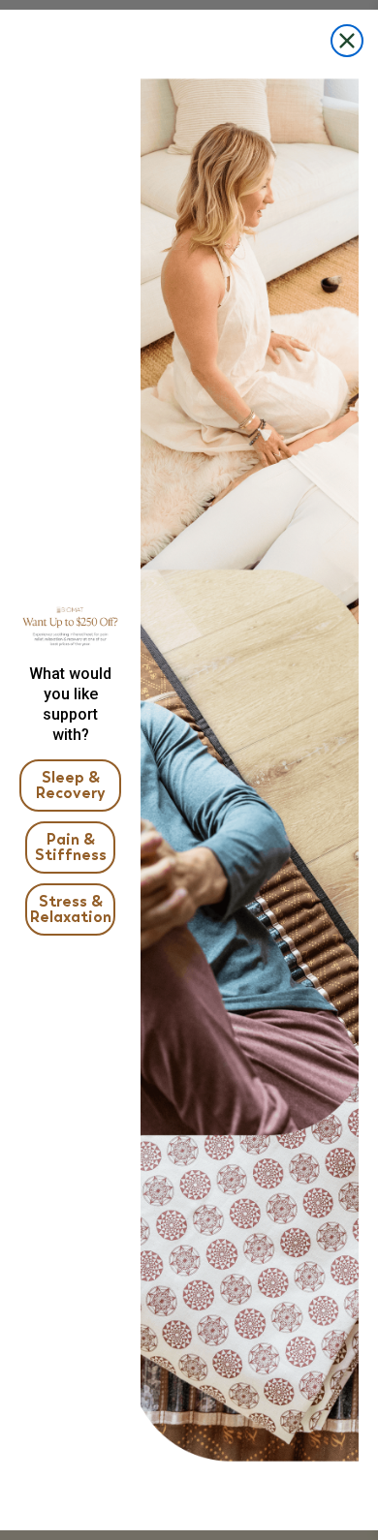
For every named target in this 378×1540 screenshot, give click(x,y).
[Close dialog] (346, 40)
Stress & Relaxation (70, 909)
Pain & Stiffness (71, 847)
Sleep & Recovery (71, 785)
